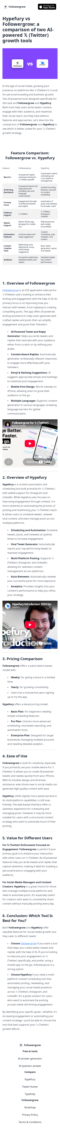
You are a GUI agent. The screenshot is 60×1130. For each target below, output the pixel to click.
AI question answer (30, 1066)
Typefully (30, 1094)
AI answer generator (30, 1058)
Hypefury (30, 1079)
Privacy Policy (30, 1114)
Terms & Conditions (30, 1122)
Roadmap (30, 1107)
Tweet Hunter (30, 1086)
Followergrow (10, 290)
